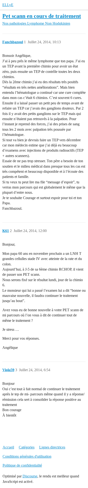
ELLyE (7, 5)
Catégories (26, 447)
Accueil (8, 447)
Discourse (30, 476)
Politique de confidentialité (22, 465)
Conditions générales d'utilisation (27, 456)
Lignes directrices (52, 447)
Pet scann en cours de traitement (41, 16)
